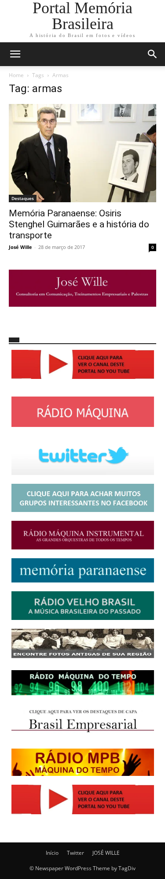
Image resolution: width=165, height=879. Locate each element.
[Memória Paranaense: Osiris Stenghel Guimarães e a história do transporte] (82, 153)
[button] (15, 54)
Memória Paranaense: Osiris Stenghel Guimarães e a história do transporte (79, 224)
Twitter (75, 853)
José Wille (20, 247)
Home (16, 75)
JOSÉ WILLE (106, 853)
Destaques (22, 198)
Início (52, 853)
